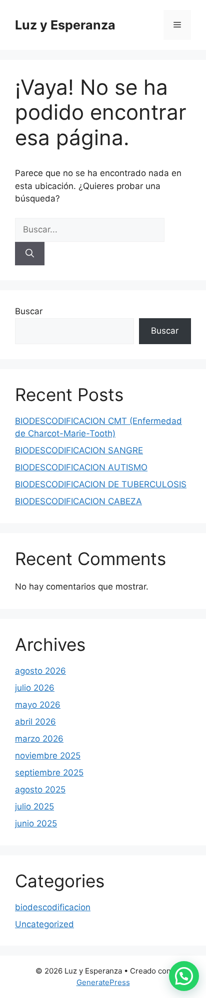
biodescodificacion (52, 907)
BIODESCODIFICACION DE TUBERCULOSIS (100, 484)
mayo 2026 (37, 705)
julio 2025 (34, 806)
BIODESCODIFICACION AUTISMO (81, 467)
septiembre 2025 (49, 773)
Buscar (28, 311)
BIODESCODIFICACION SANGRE (79, 450)
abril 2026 (35, 722)
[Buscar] (29, 254)
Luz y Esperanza (65, 24)
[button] (184, 976)
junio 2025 (36, 823)
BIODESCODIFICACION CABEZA (78, 501)
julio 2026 (34, 688)
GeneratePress (103, 982)
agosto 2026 (40, 671)
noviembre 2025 (47, 756)
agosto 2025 (40, 790)
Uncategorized (44, 924)
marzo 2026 (39, 739)
